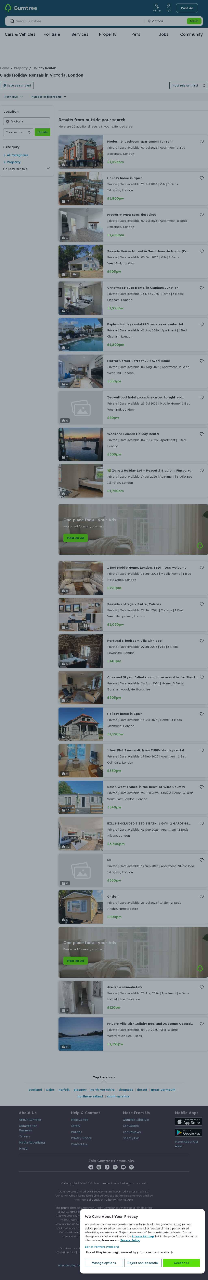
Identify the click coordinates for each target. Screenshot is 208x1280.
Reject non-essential (143, 1263)
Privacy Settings (143, 1236)
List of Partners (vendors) (102, 1246)
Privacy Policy (130, 1240)
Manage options (104, 1263)
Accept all (181, 1263)
